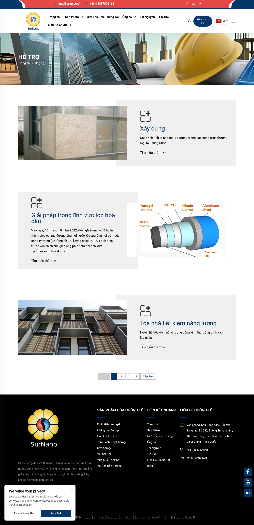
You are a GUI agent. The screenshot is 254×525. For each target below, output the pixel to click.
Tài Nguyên (147, 17)
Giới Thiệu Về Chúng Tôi (103, 17)
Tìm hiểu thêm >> (152, 152)
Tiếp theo (148, 376)
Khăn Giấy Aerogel (108, 424)
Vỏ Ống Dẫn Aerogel (109, 466)
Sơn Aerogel (104, 448)
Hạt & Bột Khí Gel (108, 436)
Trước (104, 376)
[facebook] (187, 4)
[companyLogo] (33, 21)
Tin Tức (164, 17)
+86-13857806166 (101, 3)
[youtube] (194, 4)
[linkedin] (199, 4)
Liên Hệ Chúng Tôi (60, 25)
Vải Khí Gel (104, 454)
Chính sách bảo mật (179, 517)
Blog (150, 466)
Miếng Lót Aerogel (108, 430)
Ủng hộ (127, 17)
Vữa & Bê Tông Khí (108, 460)
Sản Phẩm (72, 17)
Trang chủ (54, 17)
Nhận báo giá (202, 21)
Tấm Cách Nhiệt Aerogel (112, 442)
